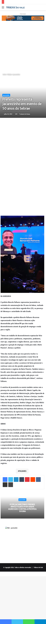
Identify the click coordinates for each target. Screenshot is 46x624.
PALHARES (22, 471)
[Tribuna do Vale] (15, 7)
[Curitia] (23, 18)
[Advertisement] (23, 47)
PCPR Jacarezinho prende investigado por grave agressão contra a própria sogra (22, 507)
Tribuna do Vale (38, 567)
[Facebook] (5, 479)
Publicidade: (23, 14)
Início (4, 74)
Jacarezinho (16, 74)
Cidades (9, 74)
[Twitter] (10, 479)
